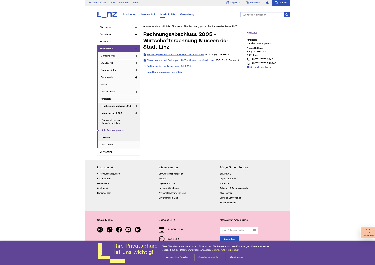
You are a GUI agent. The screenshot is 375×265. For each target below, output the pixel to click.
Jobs (112, 3)
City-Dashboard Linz (168, 198)
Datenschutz (218, 250)
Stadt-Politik (167, 14)
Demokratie (107, 77)
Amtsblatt (163, 179)
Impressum (233, 250)
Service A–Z (225, 174)
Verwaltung (187, 14)
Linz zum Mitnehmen (169, 188)
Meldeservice (226, 193)
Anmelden (229, 239)
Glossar (106, 137)
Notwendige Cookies (177, 257)
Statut (104, 84)
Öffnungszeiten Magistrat (171, 174)
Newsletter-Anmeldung (234, 220)
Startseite (105, 27)
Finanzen (106, 99)
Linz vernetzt (108, 91)
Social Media (105, 220)
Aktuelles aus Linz (97, 3)
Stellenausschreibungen (108, 174)
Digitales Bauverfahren (230, 198)
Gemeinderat (108, 56)
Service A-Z (148, 14)
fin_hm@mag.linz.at (261, 67)
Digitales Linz (167, 220)
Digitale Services (228, 179)
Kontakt (136, 3)
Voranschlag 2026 (112, 113)
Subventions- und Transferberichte (111, 121)
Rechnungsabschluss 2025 (117, 106)
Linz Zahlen (107, 144)
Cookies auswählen (208, 257)
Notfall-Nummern (228, 203)
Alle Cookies (236, 257)
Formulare (224, 184)
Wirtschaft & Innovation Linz (172, 193)
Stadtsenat (107, 63)
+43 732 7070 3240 (261, 59)
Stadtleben (129, 14)
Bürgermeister (108, 70)
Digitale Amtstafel (167, 184)
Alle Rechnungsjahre (121, 130)
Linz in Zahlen (103, 179)
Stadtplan (123, 3)
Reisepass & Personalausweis (234, 188)
